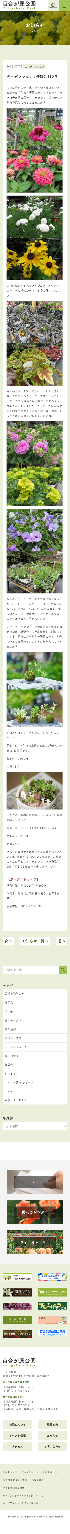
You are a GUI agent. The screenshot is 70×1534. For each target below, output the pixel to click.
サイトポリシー (51, 1472)
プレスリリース (30, 1472)
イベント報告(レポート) (20, 1082)
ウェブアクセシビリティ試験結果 (20, 1503)
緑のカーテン (13, 1020)
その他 (9, 1011)
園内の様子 (12, 1056)
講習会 (9, 1065)
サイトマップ (10, 1472)
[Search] (63, 970)
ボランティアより (16, 1100)
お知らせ (52, 1435)
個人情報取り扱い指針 (15, 1480)
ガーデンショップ (34, 66)
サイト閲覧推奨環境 (13, 1487)
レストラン (12, 1073)
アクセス (17, 1446)
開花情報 (10, 1029)
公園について (17, 1424)
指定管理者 (38, 1480)
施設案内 (52, 1424)
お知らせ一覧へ (35, 941)
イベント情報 (13, 1038)
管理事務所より (14, 993)
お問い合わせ (52, 1446)
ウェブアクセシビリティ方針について (23, 1495)
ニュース (10, 1091)
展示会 (9, 1002)
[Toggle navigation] (64, 5)
